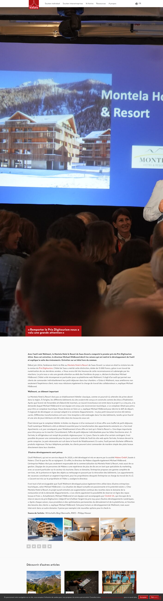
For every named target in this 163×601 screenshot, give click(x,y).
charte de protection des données (112, 597)
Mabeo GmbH (121, 457)
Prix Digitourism (46, 368)
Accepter (143, 597)
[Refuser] (157, 598)
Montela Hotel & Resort (78, 365)
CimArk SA (109, 496)
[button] (29, 546)
